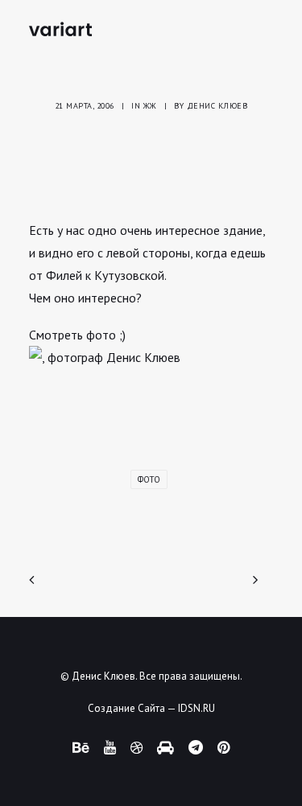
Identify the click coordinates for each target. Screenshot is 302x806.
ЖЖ (150, 106)
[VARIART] (60, 29)
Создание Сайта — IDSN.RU (151, 708)
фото (149, 479)
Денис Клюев (217, 106)
